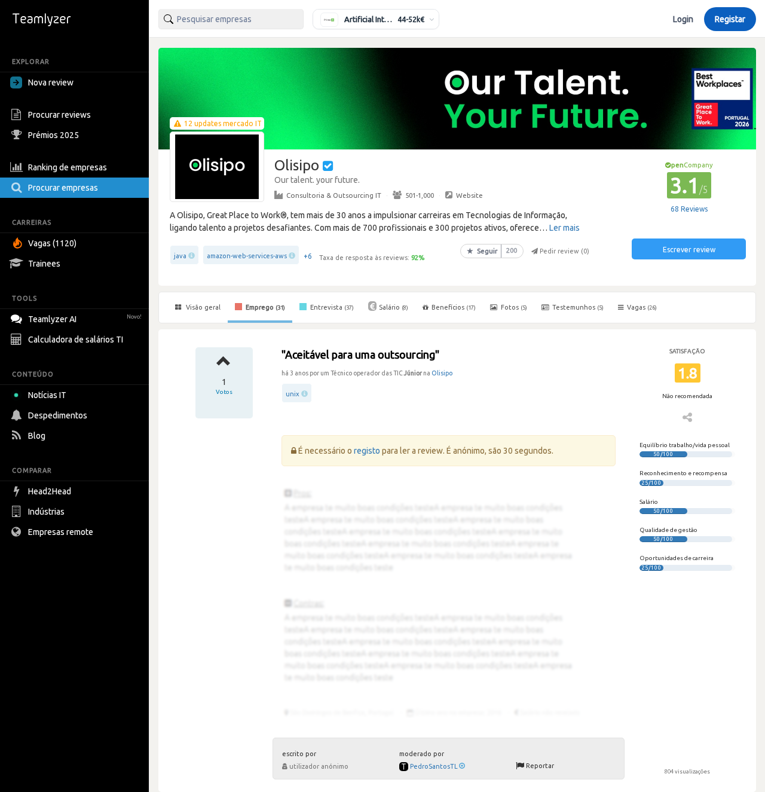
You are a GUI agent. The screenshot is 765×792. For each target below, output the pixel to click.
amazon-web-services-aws (247, 255)
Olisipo (442, 373)
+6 (308, 256)
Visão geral (202, 307)
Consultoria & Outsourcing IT (333, 195)
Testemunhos (577, 307)
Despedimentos (57, 415)
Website (469, 195)
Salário (393, 307)
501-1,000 (419, 195)
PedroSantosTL (434, 766)
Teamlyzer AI (85, 319)
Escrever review (689, 249)
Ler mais (564, 228)
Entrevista (331, 307)
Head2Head (49, 491)
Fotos (513, 307)
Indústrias (46, 511)
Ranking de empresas (67, 167)
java (180, 255)
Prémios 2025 (53, 135)
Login (683, 19)
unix (292, 393)
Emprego (264, 307)
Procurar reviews (59, 115)
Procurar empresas (63, 187)
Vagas (642, 307)
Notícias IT (47, 395)
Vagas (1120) (52, 243)
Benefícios (454, 307)
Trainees (44, 263)
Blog (36, 436)
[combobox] (231, 19)
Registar (730, 19)
